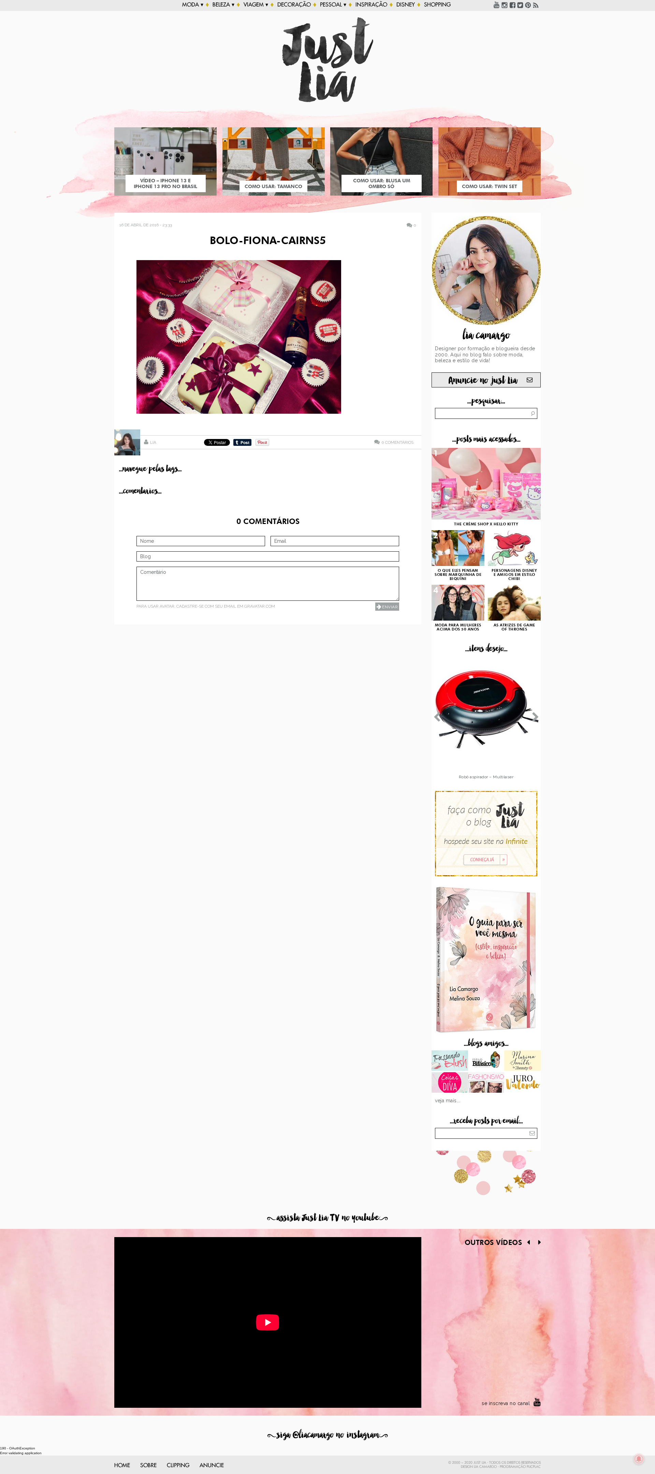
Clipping (178, 1465)
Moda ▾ (192, 5)
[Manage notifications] (639, 1459)
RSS (536, 4)
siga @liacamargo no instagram (327, 1435)
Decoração (294, 5)
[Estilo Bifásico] (486, 1061)
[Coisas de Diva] (450, 1083)
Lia (153, 442)
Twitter (520, 4)
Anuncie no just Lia (483, 380)
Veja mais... (447, 1100)
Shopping (437, 5)
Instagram (504, 4)
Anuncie (212, 1465)
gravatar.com (259, 606)
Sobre (148, 1465)
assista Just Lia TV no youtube (327, 1217)
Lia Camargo (485, 1467)
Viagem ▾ (256, 5)
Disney (405, 5)
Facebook (512, 4)
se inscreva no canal (506, 1403)
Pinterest (528, 4)
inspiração (371, 5)
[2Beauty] (522, 1061)
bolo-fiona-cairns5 (268, 241)
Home (122, 1465)
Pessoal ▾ (333, 5)
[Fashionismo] (486, 1083)
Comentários (397, 442)
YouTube (497, 4)
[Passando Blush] (450, 1061)
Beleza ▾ (223, 5)
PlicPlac (534, 1467)
